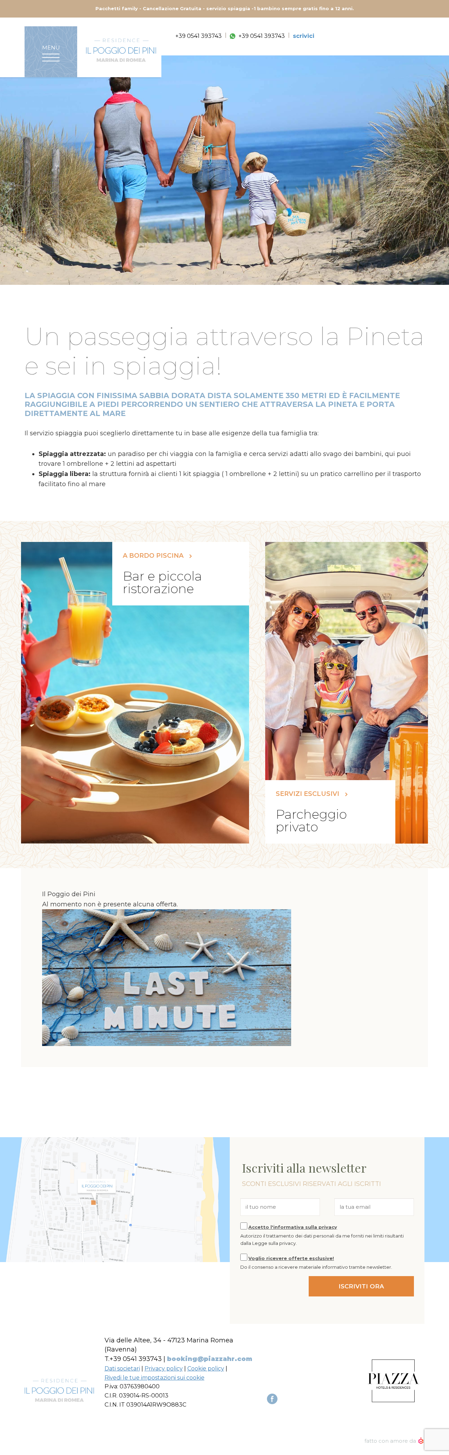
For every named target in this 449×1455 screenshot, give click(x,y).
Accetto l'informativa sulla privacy (292, 1227)
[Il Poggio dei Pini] (121, 50)
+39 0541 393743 (198, 36)
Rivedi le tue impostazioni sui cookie (155, 1377)
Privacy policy (164, 1368)
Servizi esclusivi (308, 794)
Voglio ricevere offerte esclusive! (291, 1258)
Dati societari (122, 1368)
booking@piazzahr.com (209, 1359)
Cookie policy (205, 1368)
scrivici (303, 36)
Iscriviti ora (361, 1286)
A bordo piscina (154, 555)
